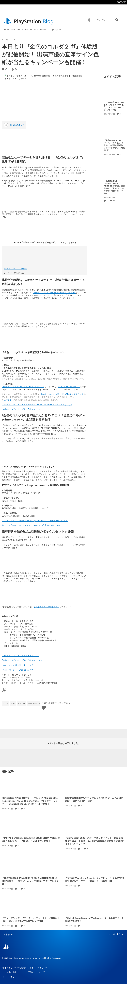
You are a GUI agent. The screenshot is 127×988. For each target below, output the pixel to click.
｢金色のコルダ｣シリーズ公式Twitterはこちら (22, 409)
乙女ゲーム (21, 703)
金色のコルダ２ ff (34, 703)
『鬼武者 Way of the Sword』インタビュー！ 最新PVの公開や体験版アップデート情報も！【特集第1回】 (114, 145)
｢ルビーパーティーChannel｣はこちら (18, 669)
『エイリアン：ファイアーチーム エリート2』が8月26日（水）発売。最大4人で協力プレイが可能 (30, 919)
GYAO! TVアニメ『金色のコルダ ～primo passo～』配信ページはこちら (35, 520)
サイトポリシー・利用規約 (14, 967)
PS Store (34, 29)
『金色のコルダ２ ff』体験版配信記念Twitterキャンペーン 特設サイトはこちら (37, 404)
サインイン (99, 20)
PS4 (18, 29)
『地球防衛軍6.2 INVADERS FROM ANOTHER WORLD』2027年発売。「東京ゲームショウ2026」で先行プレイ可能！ (114, 187)
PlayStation (34, 21)
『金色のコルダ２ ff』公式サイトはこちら (20, 655)
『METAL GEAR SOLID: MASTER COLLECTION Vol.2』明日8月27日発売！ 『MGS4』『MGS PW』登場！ (31, 839)
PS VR (25, 29)
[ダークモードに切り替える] (89, 20)
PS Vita (13, 703)
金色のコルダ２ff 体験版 (15, 268)
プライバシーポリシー (37, 967)
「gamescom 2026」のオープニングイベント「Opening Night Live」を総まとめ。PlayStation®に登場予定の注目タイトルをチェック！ (94, 840)
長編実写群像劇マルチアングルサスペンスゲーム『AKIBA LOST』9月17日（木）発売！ (94, 799)
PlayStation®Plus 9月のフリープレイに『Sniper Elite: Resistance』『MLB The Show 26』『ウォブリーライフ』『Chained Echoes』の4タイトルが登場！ (30, 800)
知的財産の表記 (9, 972)
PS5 (13, 29)
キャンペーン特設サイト (69, 386)
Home (6, 29)
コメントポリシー (10, 976)
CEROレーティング (36, 972)
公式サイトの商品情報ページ (46, 606)
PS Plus (43, 29)
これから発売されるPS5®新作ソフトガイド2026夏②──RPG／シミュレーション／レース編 (114, 106)
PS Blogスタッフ (17, 125)
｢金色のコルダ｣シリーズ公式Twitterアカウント (54, 292)
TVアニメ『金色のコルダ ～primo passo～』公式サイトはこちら (31, 525)
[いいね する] (118, 114)
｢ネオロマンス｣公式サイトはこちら (18, 665)
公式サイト (8, 399)
